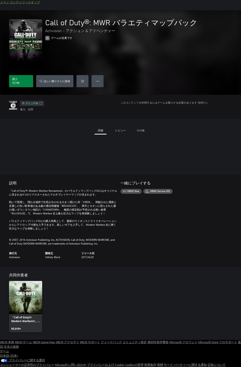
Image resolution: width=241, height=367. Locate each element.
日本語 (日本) (9, 356)
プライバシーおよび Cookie (105, 365)
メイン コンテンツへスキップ (20, 2)
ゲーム (4, 351)
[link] (25, 306)
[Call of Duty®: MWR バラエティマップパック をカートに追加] (82, 81)
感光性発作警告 (158, 342)
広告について (216, 365)
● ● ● (97, 81)
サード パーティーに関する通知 (185, 365)
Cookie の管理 (134, 365)
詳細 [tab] (100, 130)
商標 (160, 365)
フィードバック (111, 342)
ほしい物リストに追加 (57, 81)
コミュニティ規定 (135, 342)
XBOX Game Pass (44, 342)
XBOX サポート (90, 342)
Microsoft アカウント (183, 342)
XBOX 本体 (7, 342)
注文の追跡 (11, 347)
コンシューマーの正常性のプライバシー (27, 365)
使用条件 (150, 365)
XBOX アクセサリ (67, 342)
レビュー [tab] (120, 130)
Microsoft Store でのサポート (217, 342)
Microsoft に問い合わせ (70, 365)
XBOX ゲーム (23, 342)
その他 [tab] (140, 130)
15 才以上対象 (30, 103)
